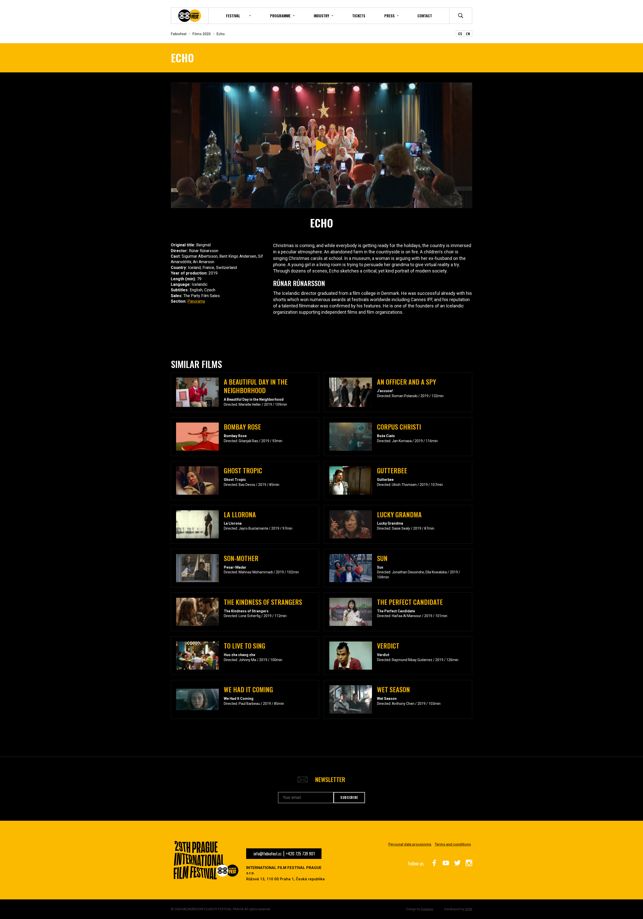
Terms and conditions (453, 844)
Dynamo (427, 909)
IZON (468, 909)
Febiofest (178, 34)
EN (468, 33)
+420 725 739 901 (300, 853)
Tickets (358, 15)
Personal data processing (409, 844)
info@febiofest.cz (267, 853)
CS (460, 33)
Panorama (196, 301)
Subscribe (349, 797)
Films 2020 (201, 34)
